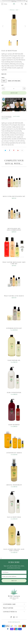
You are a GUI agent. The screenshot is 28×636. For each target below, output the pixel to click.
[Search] (22, 4)
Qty (3, 85)
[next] (25, 26)
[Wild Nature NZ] (14, 3)
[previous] (3, 26)
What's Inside (16, 116)
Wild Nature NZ (16, 622)
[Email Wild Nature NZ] (17, 617)
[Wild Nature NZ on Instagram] (14, 617)
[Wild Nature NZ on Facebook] (11, 617)
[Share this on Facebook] (9, 150)
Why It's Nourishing (6, 116)
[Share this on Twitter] (5, 150)
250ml (4, 80)
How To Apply (5, 118)
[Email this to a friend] (22, 150)
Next (17, 10)
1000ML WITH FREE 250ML (14, 80)
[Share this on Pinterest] (13, 150)
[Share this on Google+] (18, 150)
